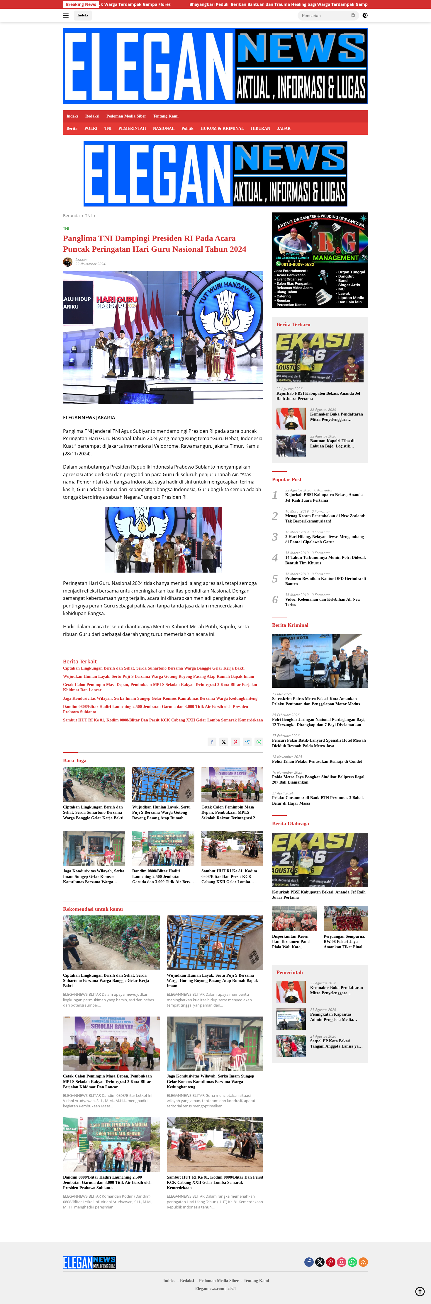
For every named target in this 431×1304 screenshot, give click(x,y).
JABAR (284, 128)
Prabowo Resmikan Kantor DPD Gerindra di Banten (325, 581)
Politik (187, 128)
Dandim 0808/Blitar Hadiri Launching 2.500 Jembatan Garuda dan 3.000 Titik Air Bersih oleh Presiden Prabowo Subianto (155, 709)
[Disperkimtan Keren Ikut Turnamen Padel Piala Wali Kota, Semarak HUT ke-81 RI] (294, 918)
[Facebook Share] (212, 742)
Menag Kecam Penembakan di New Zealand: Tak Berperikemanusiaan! (325, 518)
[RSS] (363, 1262)
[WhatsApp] (352, 1262)
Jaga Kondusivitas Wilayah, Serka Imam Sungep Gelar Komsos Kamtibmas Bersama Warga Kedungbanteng (160, 698)
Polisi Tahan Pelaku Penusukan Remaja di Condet (317, 762)
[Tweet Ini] (223, 742)
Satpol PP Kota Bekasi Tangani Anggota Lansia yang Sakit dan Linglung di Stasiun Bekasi (336, 1044)
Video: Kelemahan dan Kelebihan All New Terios (322, 602)
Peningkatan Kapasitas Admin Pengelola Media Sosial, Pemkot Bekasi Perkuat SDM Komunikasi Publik (334, 1017)
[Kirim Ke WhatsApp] (258, 742)
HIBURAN (260, 128)
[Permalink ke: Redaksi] (67, 261)
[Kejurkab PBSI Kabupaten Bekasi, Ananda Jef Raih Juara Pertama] (320, 357)
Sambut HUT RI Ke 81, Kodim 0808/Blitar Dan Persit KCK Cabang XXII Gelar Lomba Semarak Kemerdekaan (163, 720)
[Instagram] (341, 1262)
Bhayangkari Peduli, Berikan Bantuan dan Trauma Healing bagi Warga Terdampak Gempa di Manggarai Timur (221, 4)
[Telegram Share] (247, 742)
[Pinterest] (330, 1262)
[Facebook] (309, 1262)
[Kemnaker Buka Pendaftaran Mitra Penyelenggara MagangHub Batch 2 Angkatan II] (291, 419)
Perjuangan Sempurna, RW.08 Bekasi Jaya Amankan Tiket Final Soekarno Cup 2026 (344, 942)
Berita (72, 128)
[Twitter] (320, 1262)
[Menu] (67, 16)
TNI (107, 128)
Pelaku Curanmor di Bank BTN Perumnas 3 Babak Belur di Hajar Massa (318, 801)
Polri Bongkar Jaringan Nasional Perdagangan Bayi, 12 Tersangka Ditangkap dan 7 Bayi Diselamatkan (319, 722)
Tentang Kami (166, 116)
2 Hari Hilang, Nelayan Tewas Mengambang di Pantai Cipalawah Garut (324, 539)
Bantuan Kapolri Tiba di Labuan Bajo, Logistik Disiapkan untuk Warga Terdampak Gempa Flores (333, 444)
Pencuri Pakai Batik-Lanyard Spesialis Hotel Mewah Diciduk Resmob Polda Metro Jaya (319, 743)
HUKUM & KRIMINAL (222, 128)
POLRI (90, 128)
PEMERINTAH (132, 128)
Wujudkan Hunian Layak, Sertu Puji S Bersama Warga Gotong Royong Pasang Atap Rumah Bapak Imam (158, 676)
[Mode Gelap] (365, 16)
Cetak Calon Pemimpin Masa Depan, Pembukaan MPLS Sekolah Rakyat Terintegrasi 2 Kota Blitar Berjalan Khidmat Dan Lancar (160, 687)
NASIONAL (163, 128)
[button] (353, 15)
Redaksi (92, 116)
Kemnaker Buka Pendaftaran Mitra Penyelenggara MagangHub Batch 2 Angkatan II (336, 417)
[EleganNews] (215, 66)
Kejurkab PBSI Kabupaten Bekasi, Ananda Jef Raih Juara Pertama (318, 396)
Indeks (82, 15)
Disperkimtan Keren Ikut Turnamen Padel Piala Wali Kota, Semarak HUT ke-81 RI (293, 942)
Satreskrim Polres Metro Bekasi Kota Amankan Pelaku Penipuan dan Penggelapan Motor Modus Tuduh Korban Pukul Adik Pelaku (316, 702)
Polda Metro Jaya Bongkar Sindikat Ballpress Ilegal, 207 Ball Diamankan (319, 780)
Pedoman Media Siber (126, 116)
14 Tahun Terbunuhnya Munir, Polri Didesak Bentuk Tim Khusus (325, 560)
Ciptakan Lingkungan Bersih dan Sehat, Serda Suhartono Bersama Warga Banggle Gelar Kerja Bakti (154, 668)
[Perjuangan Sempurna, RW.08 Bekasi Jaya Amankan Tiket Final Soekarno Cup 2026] (346, 918)
